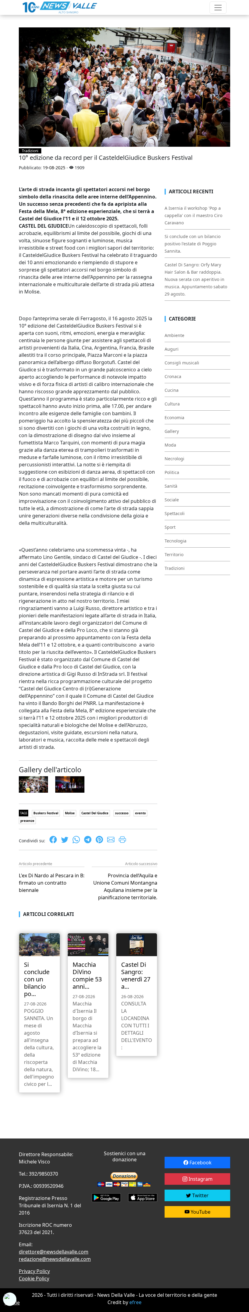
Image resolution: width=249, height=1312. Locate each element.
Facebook (200, 1162)
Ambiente (174, 335)
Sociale (172, 500)
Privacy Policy (34, 1271)
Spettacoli (175, 513)
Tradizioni (30, 150)
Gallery (172, 431)
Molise (70, 813)
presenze (27, 821)
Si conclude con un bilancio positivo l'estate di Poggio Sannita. (192, 243)
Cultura (172, 404)
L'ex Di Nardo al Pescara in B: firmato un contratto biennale (51, 882)
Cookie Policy (34, 1278)
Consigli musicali (182, 363)
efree (135, 1302)
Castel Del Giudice (94, 813)
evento (140, 813)
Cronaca (173, 376)
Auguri (172, 349)
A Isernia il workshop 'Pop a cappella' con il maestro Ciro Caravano (193, 215)
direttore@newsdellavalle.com (53, 1251)
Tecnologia (175, 541)
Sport (170, 527)
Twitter (200, 1195)
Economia (174, 417)
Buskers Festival (45, 813)
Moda (170, 445)
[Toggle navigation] (218, 8)
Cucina (172, 390)
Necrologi (174, 458)
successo (121, 813)
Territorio (174, 554)
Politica (172, 472)
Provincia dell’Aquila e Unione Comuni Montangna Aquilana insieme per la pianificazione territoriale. (125, 886)
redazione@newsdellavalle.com (55, 1259)
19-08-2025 (54, 167)
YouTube (199, 1212)
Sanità (171, 486)
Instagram (200, 1179)
